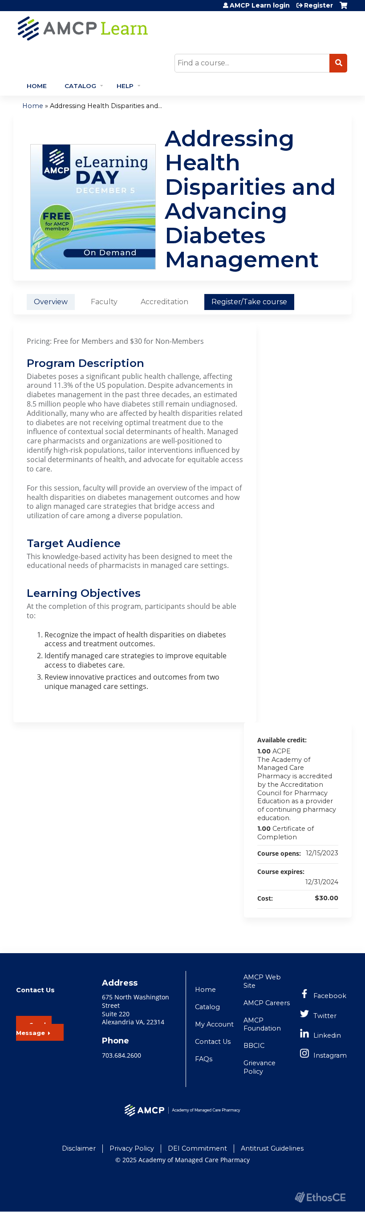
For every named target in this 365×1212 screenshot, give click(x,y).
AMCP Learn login (260, 5)
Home (37, 85)
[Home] (162, 28)
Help (125, 85)
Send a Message (34, 1029)
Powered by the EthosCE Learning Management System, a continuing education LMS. (320, 1197)
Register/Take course (249, 302)
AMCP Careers (266, 1003)
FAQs (203, 1059)
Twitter (325, 1016)
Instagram (330, 1055)
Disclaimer (79, 1148)
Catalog (80, 85)
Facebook (329, 996)
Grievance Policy (259, 1067)
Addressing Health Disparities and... (106, 106)
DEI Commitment (197, 1148)
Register (318, 5)
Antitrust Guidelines (272, 1148)
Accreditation (164, 302)
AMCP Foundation (262, 1024)
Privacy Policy (132, 1148)
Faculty (104, 302)
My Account (214, 1024)
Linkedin (327, 1035)
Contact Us (213, 1042)
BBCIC (253, 1046)
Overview (51, 302)
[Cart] (343, 8)
